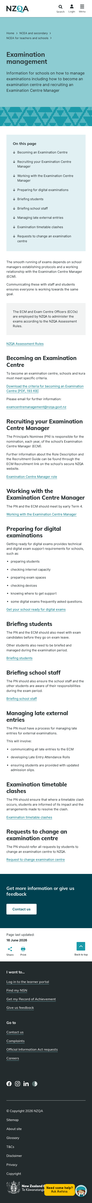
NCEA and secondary (33, 33)
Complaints (15, 1041)
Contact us (24, 910)
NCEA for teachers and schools (27, 38)
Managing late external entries (40, 218)
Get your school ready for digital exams (36, 609)
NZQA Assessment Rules (25, 344)
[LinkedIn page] (26, 1083)
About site (14, 1129)
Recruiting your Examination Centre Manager (44, 164)
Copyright (13, 1174)
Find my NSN (16, 990)
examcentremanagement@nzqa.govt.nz (36, 407)
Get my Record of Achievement (31, 999)
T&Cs (10, 1147)
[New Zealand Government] (34, 1187)
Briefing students (19, 658)
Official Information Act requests (32, 1049)
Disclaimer (14, 1156)
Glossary (12, 1138)
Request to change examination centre (35, 859)
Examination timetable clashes (29, 817)
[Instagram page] (17, 1083)
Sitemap (12, 1120)
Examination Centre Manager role (31, 477)
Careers (12, 1058)
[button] (10, 952)
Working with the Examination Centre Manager (41, 514)
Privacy (11, 1165)
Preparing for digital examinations (42, 190)
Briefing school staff (21, 699)
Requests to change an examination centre (44, 238)
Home (10, 33)
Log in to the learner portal (27, 982)
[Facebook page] (9, 1083)
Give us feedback (20, 1007)
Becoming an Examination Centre (42, 152)
